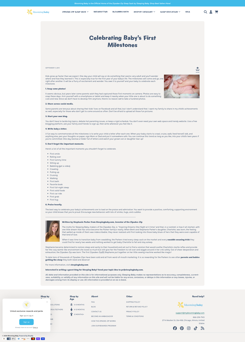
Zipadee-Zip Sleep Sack (74, 12)
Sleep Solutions (52, 304)
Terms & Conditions (135, 316)
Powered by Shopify (26, 336)
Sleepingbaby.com (105, 221)
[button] (206, 12)
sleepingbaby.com (79, 264)
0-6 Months (79, 304)
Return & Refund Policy (137, 306)
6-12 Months (79, 309)
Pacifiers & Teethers (54, 309)
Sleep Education (169, 12)
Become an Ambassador (102, 316)
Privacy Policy (132, 311)
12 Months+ (79, 314)
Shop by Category (143, 12)
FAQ (93, 302)
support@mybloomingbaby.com (190, 312)
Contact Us (96, 311)
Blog (93, 306)
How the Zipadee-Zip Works (103, 321)
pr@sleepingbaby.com (132, 269)
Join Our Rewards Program (103, 325)
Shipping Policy (133, 302)
